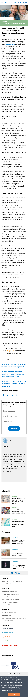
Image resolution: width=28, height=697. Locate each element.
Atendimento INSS (6, 615)
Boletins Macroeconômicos (8, 591)
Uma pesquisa (10, 44)
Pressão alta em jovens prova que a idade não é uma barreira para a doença (18, 542)
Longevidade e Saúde (7, 632)
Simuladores (22, 618)
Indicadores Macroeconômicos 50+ (10, 594)
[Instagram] (15, 572)
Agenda (12, 581)
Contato (3, 584)
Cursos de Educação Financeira (9, 618)
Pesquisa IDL (4, 597)
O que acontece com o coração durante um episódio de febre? (18, 553)
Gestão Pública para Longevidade (10, 599)
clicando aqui (10, 690)
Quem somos (5, 581)
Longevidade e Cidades (7, 628)
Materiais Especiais (8, 620)
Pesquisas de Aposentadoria (9, 602)
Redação (5, 446)
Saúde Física (15, 538)
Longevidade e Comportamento (9, 645)
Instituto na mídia (20, 581)
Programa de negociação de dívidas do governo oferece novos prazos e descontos (18, 501)
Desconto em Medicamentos (8, 612)
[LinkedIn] (18, 572)
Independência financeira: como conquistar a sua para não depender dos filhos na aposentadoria (12, 374)
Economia (4, 21)
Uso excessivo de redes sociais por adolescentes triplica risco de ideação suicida (18, 566)
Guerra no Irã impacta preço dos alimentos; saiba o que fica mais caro (19, 511)
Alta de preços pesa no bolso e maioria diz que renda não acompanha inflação (18, 524)
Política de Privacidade (14, 674)
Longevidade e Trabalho (7, 637)
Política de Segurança (14, 676)
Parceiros (9, 584)
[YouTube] (12, 572)
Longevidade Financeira (7, 641)
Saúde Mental (15, 561)
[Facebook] (9, 572)
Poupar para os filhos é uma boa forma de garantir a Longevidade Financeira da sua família (13, 383)
